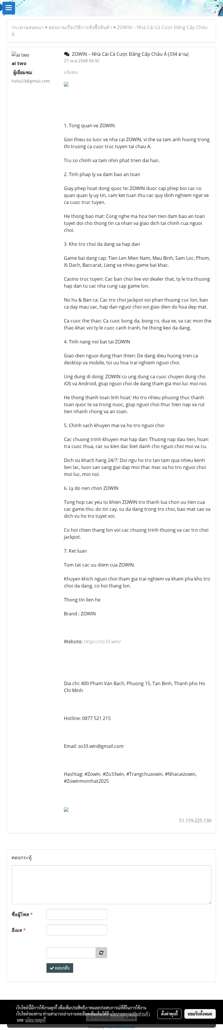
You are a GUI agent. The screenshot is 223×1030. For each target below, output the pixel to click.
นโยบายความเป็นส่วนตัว (130, 1013)
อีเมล (19, 930)
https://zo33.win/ (102, 641)
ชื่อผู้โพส (22, 914)
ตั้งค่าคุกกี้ (169, 1013)
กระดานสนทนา (28, 27)
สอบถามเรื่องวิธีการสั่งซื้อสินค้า (80, 27)
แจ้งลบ (71, 72)
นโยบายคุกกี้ (35, 1019)
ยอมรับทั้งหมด (200, 1013)
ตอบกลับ (62, 967)
